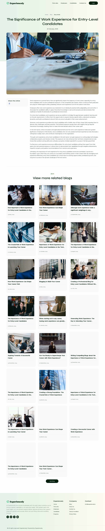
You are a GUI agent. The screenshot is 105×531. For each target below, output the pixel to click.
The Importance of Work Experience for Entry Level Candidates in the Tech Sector (20, 395)
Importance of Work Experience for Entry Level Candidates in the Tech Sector (51, 247)
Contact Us (82, 3)
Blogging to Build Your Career (49, 281)
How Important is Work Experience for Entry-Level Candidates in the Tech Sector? (20, 210)
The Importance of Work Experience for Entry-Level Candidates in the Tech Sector (83, 247)
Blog (51, 14)
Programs (56, 514)
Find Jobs (55, 3)
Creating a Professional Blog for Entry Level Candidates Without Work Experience (84, 284)
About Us (71, 506)
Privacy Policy (72, 514)
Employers (64, 3)
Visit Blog (52, 481)
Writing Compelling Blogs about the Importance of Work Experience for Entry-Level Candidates (83, 358)
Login (93, 3)
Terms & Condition (74, 511)
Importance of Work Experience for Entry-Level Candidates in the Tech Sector (83, 395)
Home (46, 14)
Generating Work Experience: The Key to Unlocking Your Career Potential (82, 321)
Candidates (73, 3)
